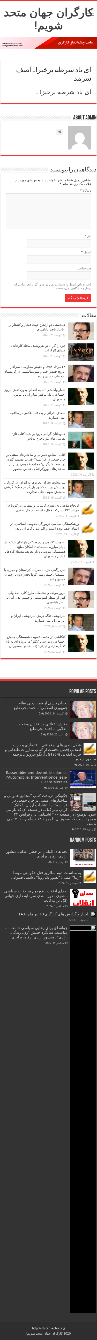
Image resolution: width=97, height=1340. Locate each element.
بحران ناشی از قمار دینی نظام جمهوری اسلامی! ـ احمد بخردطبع (41, 705)
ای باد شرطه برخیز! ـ (63, 91)
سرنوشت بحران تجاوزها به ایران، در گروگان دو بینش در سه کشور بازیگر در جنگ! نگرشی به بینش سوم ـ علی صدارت (34, 487)
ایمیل (86, 252)
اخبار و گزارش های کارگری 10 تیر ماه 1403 (53, 914)
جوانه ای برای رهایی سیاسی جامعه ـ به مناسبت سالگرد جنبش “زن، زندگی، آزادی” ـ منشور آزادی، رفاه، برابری (36, 932)
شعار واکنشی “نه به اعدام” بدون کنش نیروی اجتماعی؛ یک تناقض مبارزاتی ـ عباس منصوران (34, 394)
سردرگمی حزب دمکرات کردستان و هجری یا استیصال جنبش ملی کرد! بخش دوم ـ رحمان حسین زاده (34, 574)
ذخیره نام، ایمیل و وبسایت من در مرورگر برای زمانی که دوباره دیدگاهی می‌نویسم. (52, 286)
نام (88, 236)
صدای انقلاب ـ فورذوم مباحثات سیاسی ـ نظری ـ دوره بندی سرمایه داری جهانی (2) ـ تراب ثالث (36, 896)
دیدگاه (85, 190)
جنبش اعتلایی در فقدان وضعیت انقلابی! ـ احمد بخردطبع (42, 726)
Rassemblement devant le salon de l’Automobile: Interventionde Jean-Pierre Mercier (37, 777)
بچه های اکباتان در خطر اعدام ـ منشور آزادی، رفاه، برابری (37, 854)
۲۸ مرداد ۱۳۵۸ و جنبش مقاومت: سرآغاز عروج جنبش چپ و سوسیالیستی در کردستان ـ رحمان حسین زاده (34, 371)
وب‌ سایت (84, 268)
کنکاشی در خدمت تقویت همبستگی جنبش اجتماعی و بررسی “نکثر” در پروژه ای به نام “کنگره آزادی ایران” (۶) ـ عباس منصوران (35, 641)
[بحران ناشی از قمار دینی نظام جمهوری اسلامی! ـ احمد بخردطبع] (83, 709)
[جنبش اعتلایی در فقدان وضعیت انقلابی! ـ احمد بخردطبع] (83, 730)
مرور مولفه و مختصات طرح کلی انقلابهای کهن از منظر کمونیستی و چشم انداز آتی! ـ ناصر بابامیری (36, 597)
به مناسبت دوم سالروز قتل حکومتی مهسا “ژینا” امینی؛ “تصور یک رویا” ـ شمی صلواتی (46, 875)
